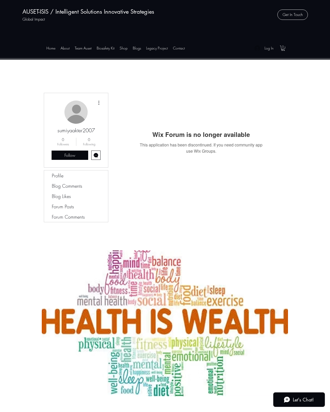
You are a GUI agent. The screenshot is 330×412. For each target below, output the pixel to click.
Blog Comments (67, 186)
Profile (57, 175)
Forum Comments (68, 217)
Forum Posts (63, 206)
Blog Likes (61, 196)
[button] (292, 15)
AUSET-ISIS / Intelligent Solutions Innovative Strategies (88, 11)
